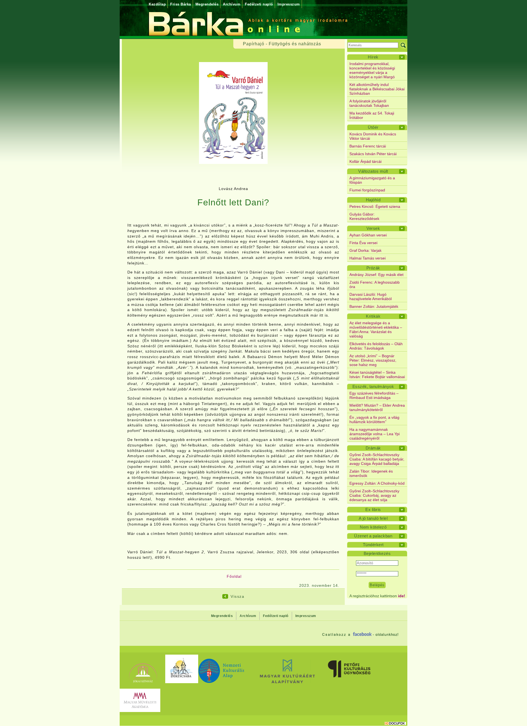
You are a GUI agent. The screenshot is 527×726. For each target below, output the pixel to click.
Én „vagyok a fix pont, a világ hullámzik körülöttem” (374, 419)
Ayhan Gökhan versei (368, 235)
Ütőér (373, 127)
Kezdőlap (157, 4)
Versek (373, 228)
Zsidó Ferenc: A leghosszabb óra (374, 284)
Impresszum (288, 4)
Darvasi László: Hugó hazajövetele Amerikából (370, 296)
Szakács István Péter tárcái (373, 154)
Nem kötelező (373, 527)
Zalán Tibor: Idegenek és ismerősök (371, 473)
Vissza (237, 596)
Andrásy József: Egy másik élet (376, 274)
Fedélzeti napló (259, 4)
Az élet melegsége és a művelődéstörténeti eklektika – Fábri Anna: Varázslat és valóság (375, 329)
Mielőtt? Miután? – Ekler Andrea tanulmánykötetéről (377, 407)
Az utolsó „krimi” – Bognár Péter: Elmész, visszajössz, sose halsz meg (372, 360)
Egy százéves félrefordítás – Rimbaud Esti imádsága (374, 395)
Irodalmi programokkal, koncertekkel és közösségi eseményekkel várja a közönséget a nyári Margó (372, 70)
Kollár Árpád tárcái (365, 161)
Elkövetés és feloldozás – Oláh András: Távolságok (376, 346)
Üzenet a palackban (373, 536)
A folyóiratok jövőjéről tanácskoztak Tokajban (369, 103)
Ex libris (373, 509)
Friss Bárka (180, 4)
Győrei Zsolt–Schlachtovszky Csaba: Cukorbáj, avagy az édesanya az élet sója (374, 495)
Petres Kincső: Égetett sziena (374, 206)
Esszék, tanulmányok (373, 386)
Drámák (373, 448)
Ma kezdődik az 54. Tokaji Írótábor (371, 115)
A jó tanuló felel (373, 518)
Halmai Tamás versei (367, 258)
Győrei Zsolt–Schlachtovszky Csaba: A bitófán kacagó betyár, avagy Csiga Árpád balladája (376, 459)
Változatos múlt (373, 171)
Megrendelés (207, 4)
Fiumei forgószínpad (367, 190)
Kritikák (373, 316)
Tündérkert (373, 544)
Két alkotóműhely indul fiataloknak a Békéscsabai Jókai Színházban (377, 89)
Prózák (373, 268)
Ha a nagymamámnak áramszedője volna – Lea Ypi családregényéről (374, 433)
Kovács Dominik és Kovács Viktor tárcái (372, 136)
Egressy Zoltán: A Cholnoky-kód (377, 483)
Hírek (373, 57)
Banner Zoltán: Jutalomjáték (373, 306)
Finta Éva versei (363, 243)
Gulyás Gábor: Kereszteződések (364, 216)
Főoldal (234, 576)
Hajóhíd (373, 199)
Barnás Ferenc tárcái (367, 146)
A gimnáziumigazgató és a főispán (372, 180)
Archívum (231, 4)
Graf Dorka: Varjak (365, 250)
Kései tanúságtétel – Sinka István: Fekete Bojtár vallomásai (377, 374)
